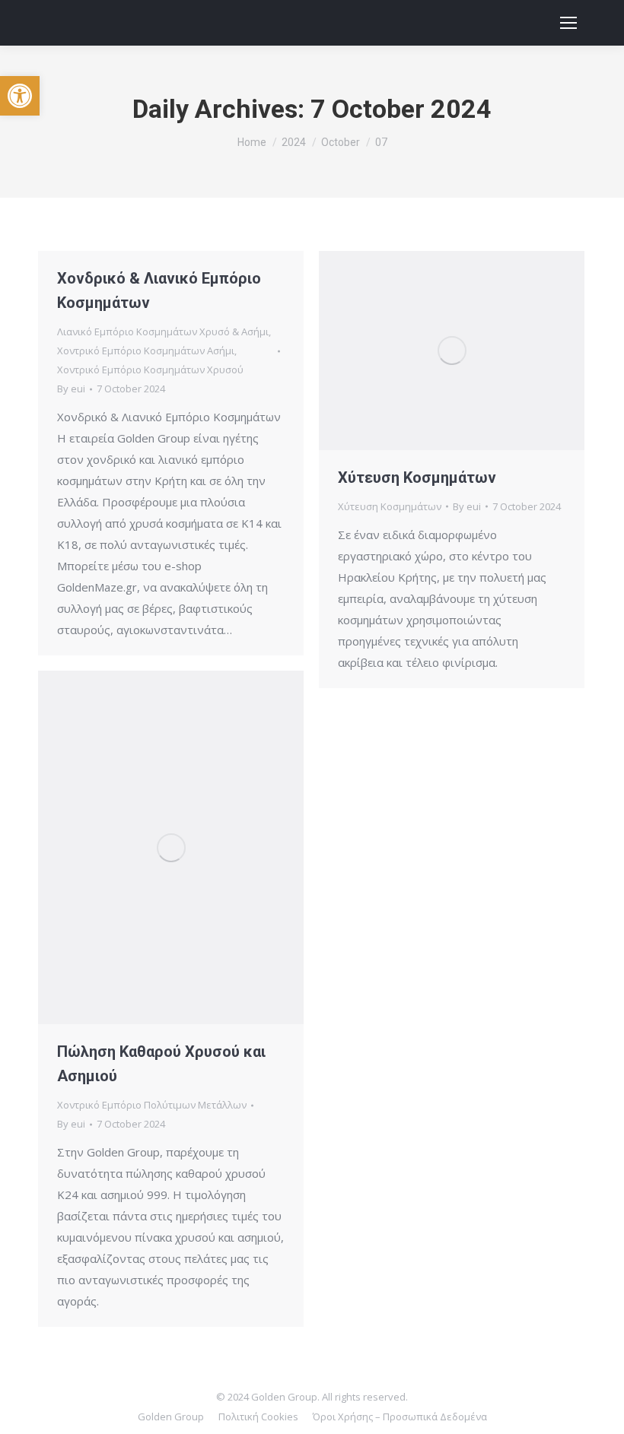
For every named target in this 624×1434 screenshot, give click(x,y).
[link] (20, 96)
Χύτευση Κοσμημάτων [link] (417, 477)
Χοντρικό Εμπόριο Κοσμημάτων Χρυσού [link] (150, 369)
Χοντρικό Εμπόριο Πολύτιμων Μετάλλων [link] (152, 1105)
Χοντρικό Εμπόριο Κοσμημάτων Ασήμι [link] (145, 350)
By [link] (71, 388)
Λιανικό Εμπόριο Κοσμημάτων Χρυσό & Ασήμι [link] (163, 331)
